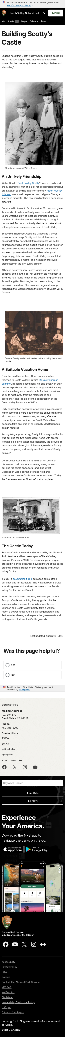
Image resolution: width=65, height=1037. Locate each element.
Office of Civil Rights (13, 1012)
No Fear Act (8, 992)
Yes (13, 665)
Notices (6, 977)
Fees (43, 21)
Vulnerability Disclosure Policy (18, 1002)
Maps (24, 21)
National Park (25, 13)
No (13, 674)
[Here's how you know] (32, 4)
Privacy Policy (9, 966)
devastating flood (22, 578)
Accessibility (8, 961)
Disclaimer (7, 997)
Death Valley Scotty (28, 183)
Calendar (34, 21)
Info (3, 21)
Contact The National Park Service (21, 982)
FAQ (6, 743)
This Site (32, 793)
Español (8, 754)
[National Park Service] (4, 13)
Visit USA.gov (11, 1029)
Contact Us (9, 733)
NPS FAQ (7, 987)
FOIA (4, 972)
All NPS (33, 801)
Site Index (10, 749)
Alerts (12, 21)
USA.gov (6, 1007)
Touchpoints (24, 689)
